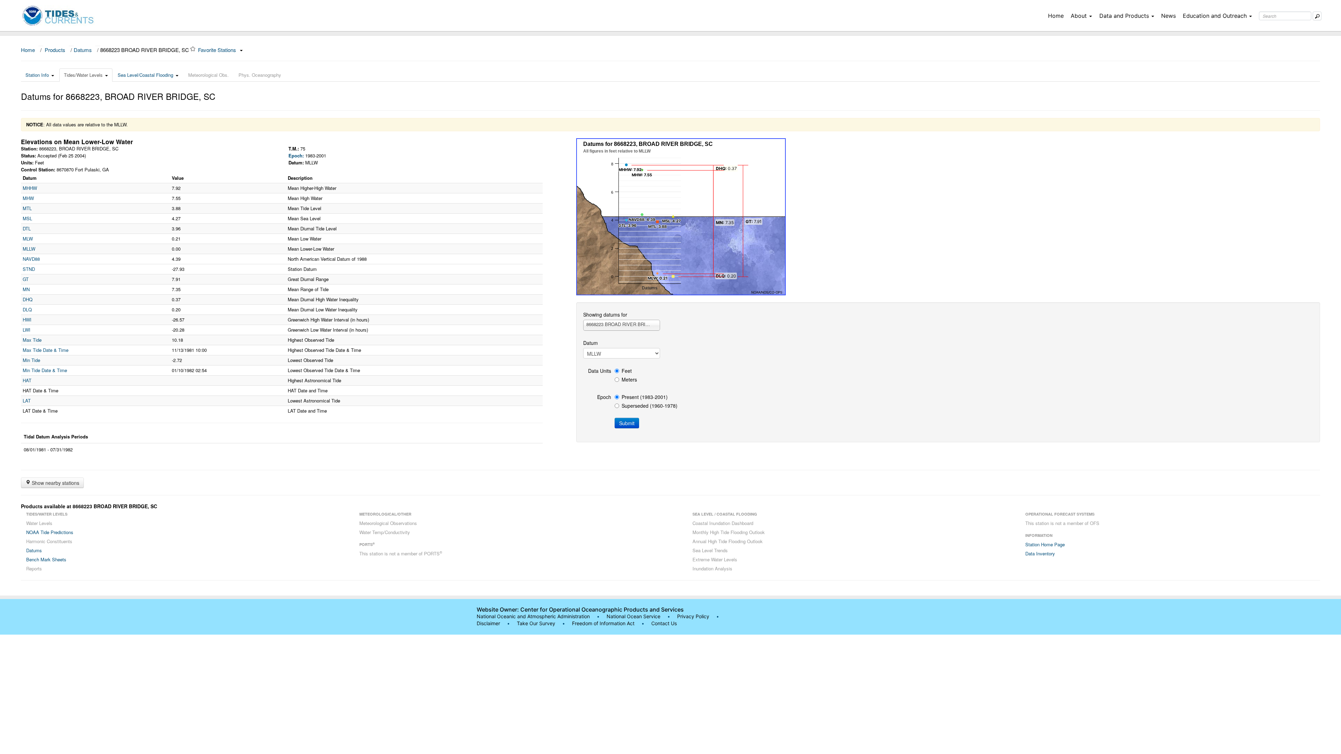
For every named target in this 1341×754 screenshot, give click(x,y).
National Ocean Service (633, 616)
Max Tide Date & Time (45, 350)
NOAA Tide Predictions (49, 532)
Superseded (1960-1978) (649, 405)
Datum (590, 342)
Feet (627, 370)
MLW (28, 238)
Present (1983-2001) (645, 396)
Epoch (604, 396)
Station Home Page (1045, 544)
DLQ (27, 309)
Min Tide (31, 360)
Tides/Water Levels (83, 75)
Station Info (37, 75)
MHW (28, 198)
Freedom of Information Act (603, 623)
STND (29, 269)
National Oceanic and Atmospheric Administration (533, 616)
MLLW (29, 248)
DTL (27, 228)
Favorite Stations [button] (217, 49)
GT (26, 279)
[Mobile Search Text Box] (1317, 16)
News (1168, 15)
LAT (27, 400)
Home (1056, 15)
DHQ (27, 299)
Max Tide (32, 340)
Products (55, 49)
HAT (27, 380)
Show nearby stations (54, 482)
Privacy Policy (693, 616)
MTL (27, 208)
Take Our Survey (537, 623)
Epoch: (296, 155)
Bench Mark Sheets (46, 559)
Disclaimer (488, 623)
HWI (27, 319)
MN (26, 289)
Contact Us (664, 623)
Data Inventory (1040, 553)
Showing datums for (605, 314)
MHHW (30, 188)
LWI (26, 329)
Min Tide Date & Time (45, 370)
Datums (83, 49)
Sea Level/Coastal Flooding (145, 75)
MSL (27, 218)
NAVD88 (31, 259)
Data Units (599, 370)
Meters (629, 379)
